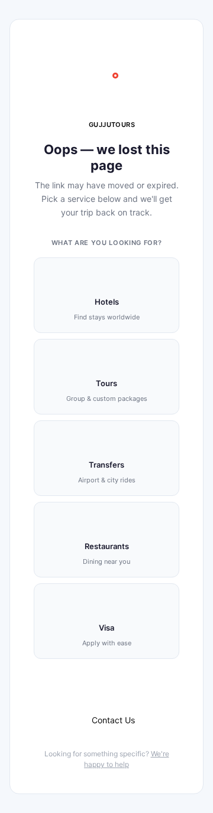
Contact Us (113, 720)
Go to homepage (113, 690)
